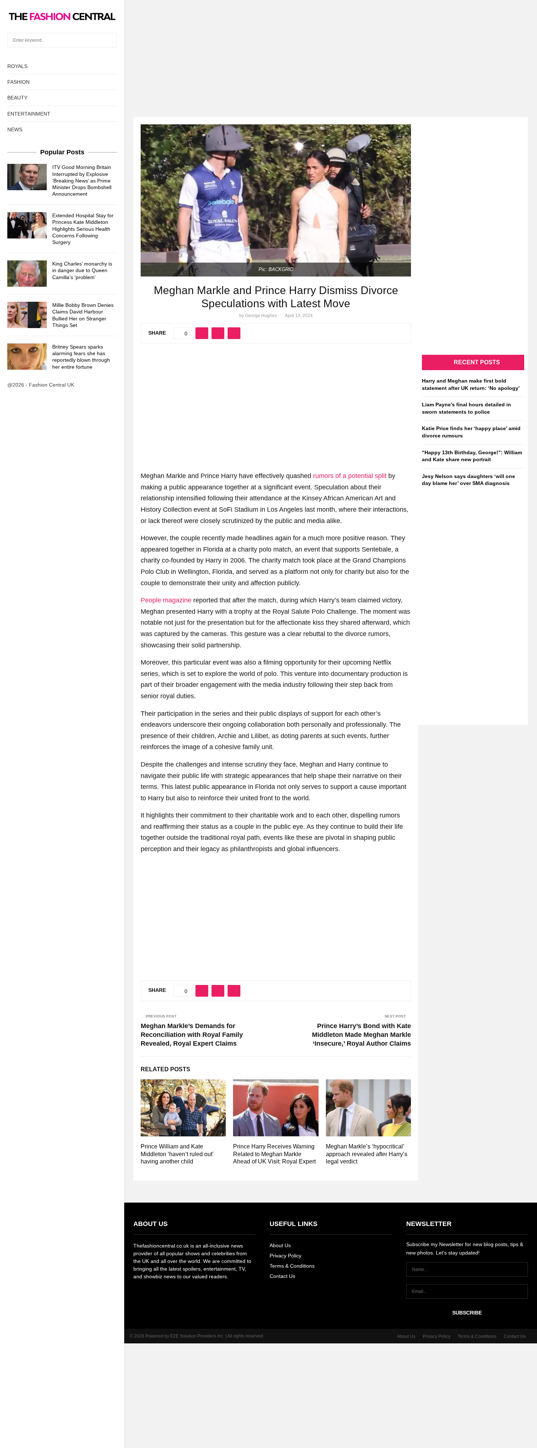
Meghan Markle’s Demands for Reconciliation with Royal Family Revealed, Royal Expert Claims (192, 1034)
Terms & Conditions (292, 1266)
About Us (280, 1245)
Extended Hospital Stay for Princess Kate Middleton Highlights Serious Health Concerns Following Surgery (83, 229)
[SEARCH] (109, 40)
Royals (17, 66)
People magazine (166, 600)
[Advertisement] (268, 51)
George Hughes (261, 315)
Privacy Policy (285, 1256)
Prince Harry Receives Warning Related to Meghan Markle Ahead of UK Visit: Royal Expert (274, 1154)
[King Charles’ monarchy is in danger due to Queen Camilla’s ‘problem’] (27, 273)
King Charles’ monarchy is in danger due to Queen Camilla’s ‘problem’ (82, 270)
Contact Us (282, 1276)
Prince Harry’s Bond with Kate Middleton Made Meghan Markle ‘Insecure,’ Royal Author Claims (361, 1034)
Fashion (18, 82)
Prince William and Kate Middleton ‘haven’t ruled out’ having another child (177, 1154)
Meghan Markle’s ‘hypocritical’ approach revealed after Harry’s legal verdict (366, 1154)
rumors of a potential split (349, 475)
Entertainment (28, 114)
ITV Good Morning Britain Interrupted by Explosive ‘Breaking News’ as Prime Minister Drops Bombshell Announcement (81, 180)
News (14, 129)
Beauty (17, 98)
